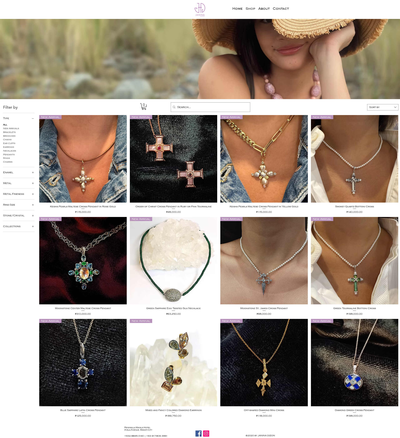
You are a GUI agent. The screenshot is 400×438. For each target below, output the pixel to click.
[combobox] (382, 107)
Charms (7, 162)
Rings (6, 158)
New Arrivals (11, 128)
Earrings (8, 147)
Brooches (9, 136)
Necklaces (9, 151)
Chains (7, 139)
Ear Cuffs (9, 143)
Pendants (9, 154)
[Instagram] (206, 433)
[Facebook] (198, 433)
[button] (144, 106)
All (5, 124)
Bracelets (9, 132)
